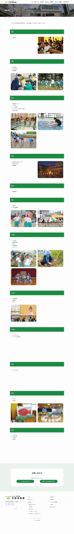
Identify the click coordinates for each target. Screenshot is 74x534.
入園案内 (51, 500)
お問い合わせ (52, 507)
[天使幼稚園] (10, 2)
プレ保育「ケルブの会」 (33, 512)
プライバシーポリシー (37, 519)
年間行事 (51, 497)
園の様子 (30, 502)
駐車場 (52, 505)
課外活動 (30, 507)
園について (30, 500)
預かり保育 (31, 509)
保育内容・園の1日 (32, 505)
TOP (29, 497)
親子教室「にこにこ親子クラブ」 (34, 514)
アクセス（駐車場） (54, 502)
